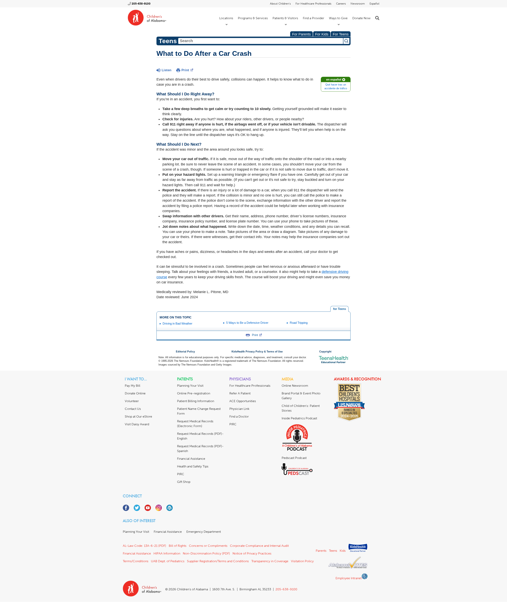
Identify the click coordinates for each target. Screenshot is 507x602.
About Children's (280, 3)
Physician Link (239, 409)
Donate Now (361, 18)
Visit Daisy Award (137, 424)
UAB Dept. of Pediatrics (167, 561)
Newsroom (358, 3)
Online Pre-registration (193, 393)
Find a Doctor (239, 416)
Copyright (325, 351)
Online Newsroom (295, 385)
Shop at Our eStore (138, 416)
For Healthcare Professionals (313, 3)
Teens (333, 551)
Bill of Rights (177, 546)
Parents (321, 551)
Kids (343, 551)
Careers (341, 3)
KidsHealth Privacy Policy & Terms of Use (257, 351)
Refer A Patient (240, 393)
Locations (226, 18)
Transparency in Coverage (269, 561)
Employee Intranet (348, 578)
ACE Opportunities (242, 401)
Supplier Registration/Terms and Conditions (218, 561)
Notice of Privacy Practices (252, 553)
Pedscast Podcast (294, 458)
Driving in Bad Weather (177, 323)
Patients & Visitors (285, 18)
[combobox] (260, 41)
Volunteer (132, 401)
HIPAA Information (166, 553)
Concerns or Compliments (208, 546)
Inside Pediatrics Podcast (299, 418)
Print (185, 70)
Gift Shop (183, 482)
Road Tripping (299, 322)
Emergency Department (203, 532)
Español (374, 3)
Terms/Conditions (135, 561)
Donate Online (135, 393)
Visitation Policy (302, 561)
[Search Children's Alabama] (377, 18)
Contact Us (133, 409)
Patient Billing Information (195, 401)
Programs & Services (253, 18)
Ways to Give (338, 18)
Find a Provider (313, 18)
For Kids (321, 34)
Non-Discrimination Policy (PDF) (206, 553)
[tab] (339, 309)
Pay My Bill (132, 385)
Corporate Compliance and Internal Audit (259, 546)
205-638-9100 (141, 3)
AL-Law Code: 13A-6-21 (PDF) (144, 546)
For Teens (341, 34)
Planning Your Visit (190, 385)
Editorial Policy (185, 351)
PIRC (180, 474)
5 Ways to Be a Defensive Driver (247, 322)
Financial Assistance (191, 459)
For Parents (301, 34)
